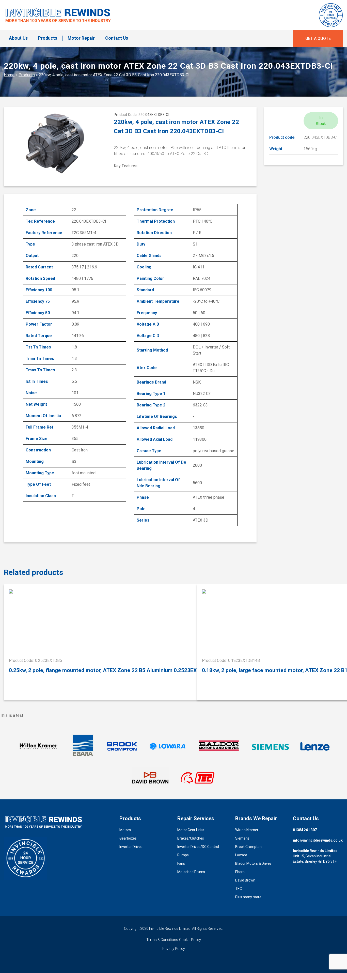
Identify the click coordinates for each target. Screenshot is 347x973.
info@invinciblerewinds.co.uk (318, 840)
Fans (181, 863)
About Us (18, 38)
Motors (125, 830)
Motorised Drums (191, 872)
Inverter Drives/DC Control (198, 847)
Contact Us (116, 38)
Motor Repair (81, 38)
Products (47, 38)
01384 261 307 (305, 830)
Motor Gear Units (190, 830)
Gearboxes (128, 838)
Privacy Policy (173, 949)
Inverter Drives (131, 847)
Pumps (183, 855)
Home (9, 74)
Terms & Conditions (162, 940)
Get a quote (318, 38)
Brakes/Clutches (190, 838)
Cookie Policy (190, 940)
